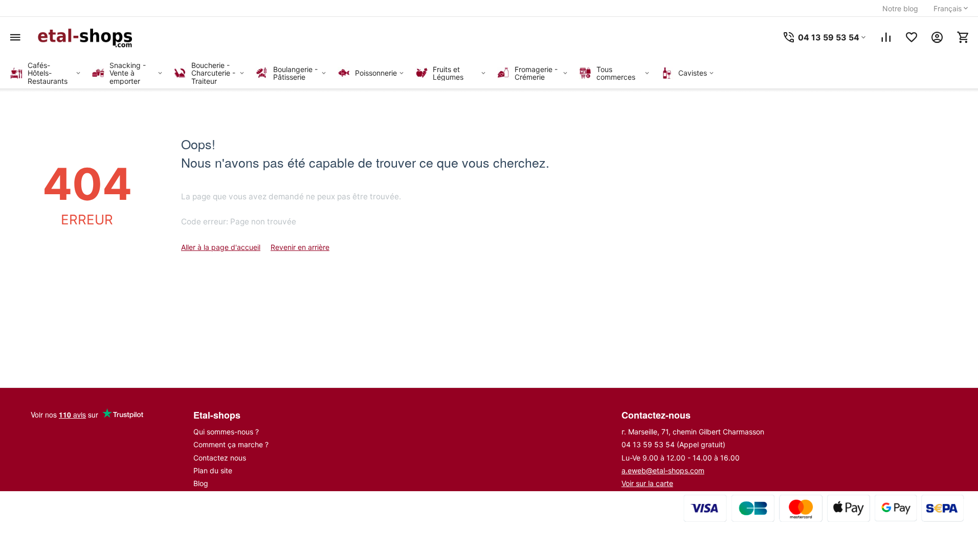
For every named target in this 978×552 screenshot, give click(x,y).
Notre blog (900, 8)
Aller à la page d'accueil (220, 247)
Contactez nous (219, 457)
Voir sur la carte (647, 483)
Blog (200, 483)
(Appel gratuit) (673, 444)
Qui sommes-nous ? (226, 431)
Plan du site (212, 470)
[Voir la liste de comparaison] (886, 37)
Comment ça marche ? (231, 444)
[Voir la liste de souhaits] (911, 37)
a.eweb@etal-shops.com (662, 470)
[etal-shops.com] (87, 37)
